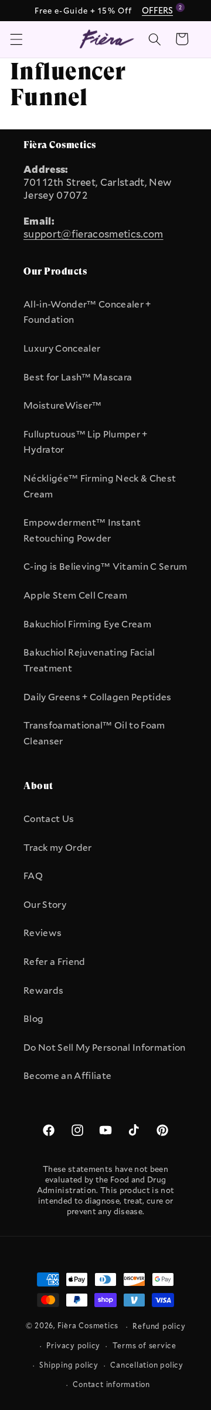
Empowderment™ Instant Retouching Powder (82, 530)
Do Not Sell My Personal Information (104, 1047)
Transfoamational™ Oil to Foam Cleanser (94, 733)
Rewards (43, 990)
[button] (16, 39)
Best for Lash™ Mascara (77, 377)
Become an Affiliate (67, 1075)
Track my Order (57, 847)
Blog (33, 1018)
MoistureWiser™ (62, 405)
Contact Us (48, 818)
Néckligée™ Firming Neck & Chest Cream (99, 486)
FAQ (33, 875)
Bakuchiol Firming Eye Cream (87, 624)
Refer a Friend (54, 961)
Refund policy (158, 1326)
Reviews (42, 932)
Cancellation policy (146, 1364)
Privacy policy (73, 1345)
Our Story (44, 904)
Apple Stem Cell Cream (75, 595)
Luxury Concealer (61, 348)
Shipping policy (68, 1364)
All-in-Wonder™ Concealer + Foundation (87, 312)
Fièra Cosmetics (88, 1326)
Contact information (111, 1384)
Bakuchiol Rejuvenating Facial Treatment (89, 660)
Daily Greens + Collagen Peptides (97, 697)
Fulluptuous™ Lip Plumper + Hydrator (85, 442)
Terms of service (144, 1345)
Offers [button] (159, 10)
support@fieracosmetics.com (93, 234)
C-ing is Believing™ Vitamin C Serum (105, 566)
